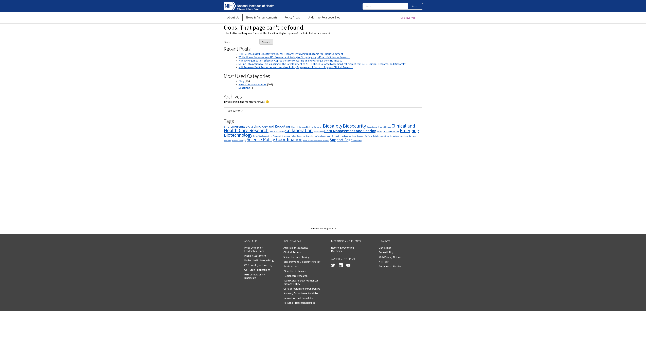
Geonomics (301, 136)
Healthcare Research (295, 275)
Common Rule (318, 131)
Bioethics (309, 127)
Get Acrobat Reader (390, 266)
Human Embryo (332, 136)
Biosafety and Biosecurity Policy (301, 261)
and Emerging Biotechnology (246, 126)
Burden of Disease (384, 127)
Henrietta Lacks (320, 136)
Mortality (375, 136)
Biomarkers (318, 127)
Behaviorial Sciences (298, 127)
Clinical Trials (275, 131)
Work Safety (357, 140)
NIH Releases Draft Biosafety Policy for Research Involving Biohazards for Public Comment (291, 53)
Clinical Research (293, 252)
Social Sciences (323, 140)
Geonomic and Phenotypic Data (273, 136)
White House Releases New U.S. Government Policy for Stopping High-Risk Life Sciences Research (294, 57)
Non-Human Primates (408, 136)
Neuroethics (384, 136)
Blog (241, 81)
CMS (283, 131)
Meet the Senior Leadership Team (254, 249)
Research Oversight (239, 140)
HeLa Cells (309, 136)
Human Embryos (344, 136)
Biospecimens (372, 127)
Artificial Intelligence (295, 247)
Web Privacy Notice (390, 257)
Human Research (357, 136)
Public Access (291, 266)
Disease (379, 131)
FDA (260, 135)
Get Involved (408, 17)
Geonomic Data (290, 136)
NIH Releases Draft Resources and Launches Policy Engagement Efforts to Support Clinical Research (296, 67)
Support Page (341, 139)
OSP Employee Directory (258, 265)
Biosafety (332, 126)
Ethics (255, 136)
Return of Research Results (299, 302)
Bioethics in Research (295, 271)
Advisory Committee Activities (300, 293)
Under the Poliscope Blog (259, 260)
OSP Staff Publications (257, 269)
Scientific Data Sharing (296, 257)
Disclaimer (385, 247)
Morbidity (368, 136)
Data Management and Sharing (350, 130)
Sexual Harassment (310, 140)
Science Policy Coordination (274, 139)
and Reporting (279, 126)
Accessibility (386, 252)
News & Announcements (252, 84)
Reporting (227, 140)
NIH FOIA (384, 261)
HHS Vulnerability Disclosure (254, 276)
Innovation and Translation (299, 298)
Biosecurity (354, 126)
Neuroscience (394, 136)
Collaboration (299, 130)
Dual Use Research (391, 131)
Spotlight (244, 87)
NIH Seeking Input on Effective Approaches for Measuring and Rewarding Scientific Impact (290, 60)
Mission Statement (255, 255)
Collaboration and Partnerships (301, 288)
